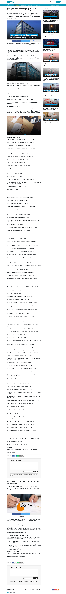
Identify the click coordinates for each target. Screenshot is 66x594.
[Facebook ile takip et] (16, 41)
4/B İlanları (23, 1)
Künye (30, 589)
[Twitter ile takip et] (25, 41)
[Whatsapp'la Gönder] (18, 456)
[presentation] (10, 5)
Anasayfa (26, 589)
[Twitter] (14, 456)
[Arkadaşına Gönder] (20, 456)
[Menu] (57, 2)
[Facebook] (13, 456)
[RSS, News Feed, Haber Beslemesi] (57, 589)
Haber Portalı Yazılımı (12, 592)
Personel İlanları (42, 1)
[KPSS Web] (12, 1)
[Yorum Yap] (23, 456)
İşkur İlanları (34, 1)
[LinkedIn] (16, 456)
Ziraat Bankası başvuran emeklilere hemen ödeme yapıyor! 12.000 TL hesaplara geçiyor (31, 5)
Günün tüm (54, 5)
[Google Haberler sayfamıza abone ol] (35, 41)
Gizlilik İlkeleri (38, 589)
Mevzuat (28, 1)
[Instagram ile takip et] (55, 589)
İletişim (33, 589)
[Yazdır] (22, 456)
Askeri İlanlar (50, 1)
